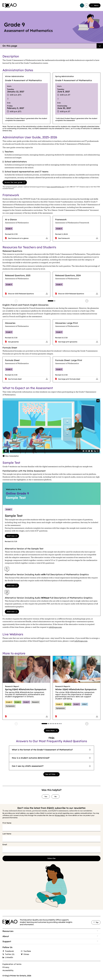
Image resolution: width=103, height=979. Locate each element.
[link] (10, 5)
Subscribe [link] (51, 858)
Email (5, 845)
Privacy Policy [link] (60, 815)
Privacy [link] (6, 967)
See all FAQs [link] (50, 774)
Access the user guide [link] (13, 182)
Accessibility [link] (8, 970)
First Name (7, 823)
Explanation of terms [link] (12, 964)
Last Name (7, 834)
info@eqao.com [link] (55, 627)
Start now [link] (11, 536)
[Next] (86, 300)
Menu (96, 5)
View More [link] (50, 730)
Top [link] (97, 922)
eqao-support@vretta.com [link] (55, 187)
